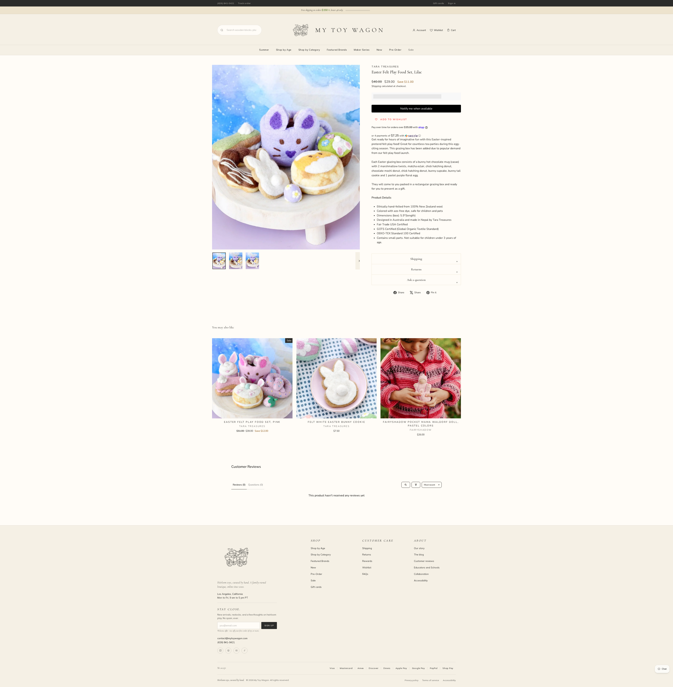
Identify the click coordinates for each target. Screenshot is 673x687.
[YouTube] (236, 651)
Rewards (367, 560)
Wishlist (438, 30)
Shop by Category (309, 49)
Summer (264, 49)
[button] (416, 135)
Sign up (269, 625)
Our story (419, 548)
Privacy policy (411, 680)
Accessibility (421, 580)
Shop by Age (283, 49)
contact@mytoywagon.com (232, 638)
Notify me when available (416, 109)
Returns (416, 269)
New (379, 49)
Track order (244, 3)
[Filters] (416, 485)
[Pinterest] (228, 651)
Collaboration (421, 573)
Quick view (252, 414)
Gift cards (438, 3)
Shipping (376, 86)
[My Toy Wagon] (259, 557)
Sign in (452, 3)
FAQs (365, 573)
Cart (453, 30)
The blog (419, 554)
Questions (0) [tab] (255, 484)
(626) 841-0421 (225, 3)
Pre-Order (395, 49)
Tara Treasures (385, 66)
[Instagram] (220, 651)
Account (421, 30)
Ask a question (416, 280)
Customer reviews (424, 560)
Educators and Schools (427, 567)
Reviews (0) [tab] (239, 484)
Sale (411, 49)
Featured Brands (337, 49)
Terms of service (430, 680)
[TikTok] (244, 651)
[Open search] (405, 485)
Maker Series (361, 49)
